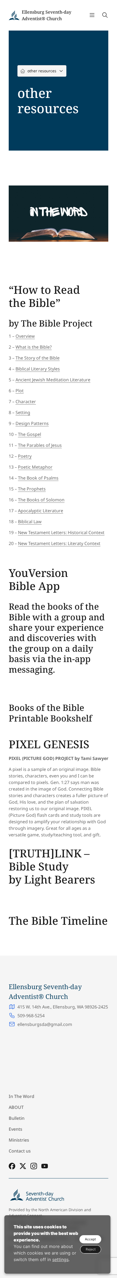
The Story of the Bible (38, 358)
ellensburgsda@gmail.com (44, 1024)
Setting (23, 412)
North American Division (60, 1209)
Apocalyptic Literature (40, 511)
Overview (25, 336)
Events (15, 1129)
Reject (91, 1249)
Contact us (20, 1151)
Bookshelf (71, 718)
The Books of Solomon (41, 500)
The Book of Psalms (38, 478)
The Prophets (32, 489)
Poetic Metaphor (35, 467)
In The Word (21, 1096)
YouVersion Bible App (38, 579)
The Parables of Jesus (40, 445)
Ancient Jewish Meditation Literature (53, 380)
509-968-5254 (31, 1016)
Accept (90, 1239)
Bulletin (16, 1118)
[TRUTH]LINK (45, 853)
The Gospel (29, 434)
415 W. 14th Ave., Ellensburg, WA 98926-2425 (62, 1007)
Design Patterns (32, 423)
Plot (20, 391)
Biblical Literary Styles (38, 369)
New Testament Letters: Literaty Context (59, 543)
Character (26, 402)
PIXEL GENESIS (49, 744)
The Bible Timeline (58, 920)
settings (60, 1259)
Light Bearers (59, 879)
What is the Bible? (34, 347)
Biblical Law (30, 522)
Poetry (25, 456)
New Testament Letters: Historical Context (61, 532)
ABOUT (16, 1107)
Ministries (19, 1140)
